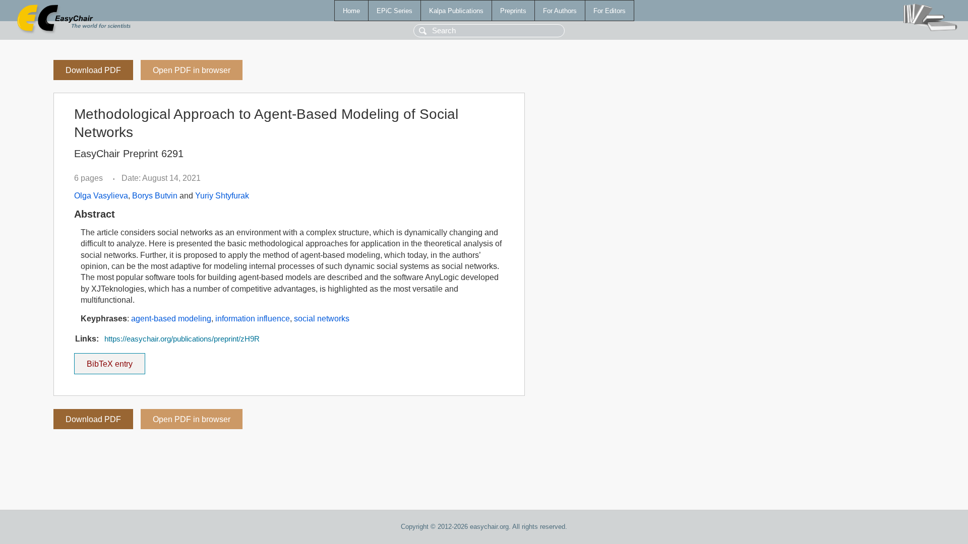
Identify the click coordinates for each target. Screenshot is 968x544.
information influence (252, 318)
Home (351, 11)
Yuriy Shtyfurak (222, 195)
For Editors (609, 11)
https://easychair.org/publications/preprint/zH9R (182, 339)
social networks (321, 318)
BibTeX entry (116, 360)
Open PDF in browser (191, 70)
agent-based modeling (171, 318)
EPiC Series (394, 11)
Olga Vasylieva (101, 195)
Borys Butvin (154, 195)
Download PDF (93, 70)
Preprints (513, 11)
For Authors (560, 11)
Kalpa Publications (456, 11)
